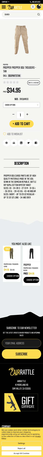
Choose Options (13, 276)
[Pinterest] (6, 143)
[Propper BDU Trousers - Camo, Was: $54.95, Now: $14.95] (12, 254)
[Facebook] (35, 143)
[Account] (33, 6)
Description (21, 163)
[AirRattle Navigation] (4, 7)
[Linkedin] (21, 143)
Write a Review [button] (33, 82)
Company (5, 2)
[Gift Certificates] (21, 402)
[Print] (13, 143)
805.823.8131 (36, 2)
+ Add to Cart (21, 123)
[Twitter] (28, 143)
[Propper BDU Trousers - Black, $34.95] (31, 254)
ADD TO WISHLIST (15, 134)
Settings (21, 443)
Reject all (21, 448)
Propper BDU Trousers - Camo (11, 265)
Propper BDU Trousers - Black (31, 269)
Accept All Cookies (21, 453)
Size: (21, 99)
